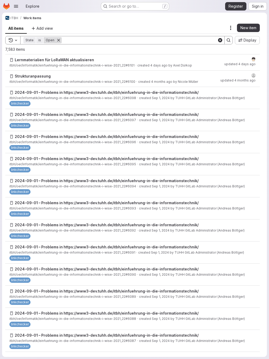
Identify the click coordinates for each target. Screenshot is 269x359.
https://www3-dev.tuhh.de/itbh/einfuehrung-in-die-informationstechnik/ (131, 92)
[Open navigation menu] (16, 6)
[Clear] (220, 40)
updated (240, 64)
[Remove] (58, 40)
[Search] (228, 40)
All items (16, 28)
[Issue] (11, 60)
